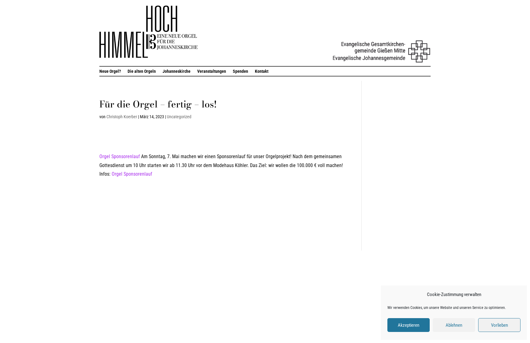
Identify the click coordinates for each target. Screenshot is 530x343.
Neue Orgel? (110, 71)
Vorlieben (499, 325)
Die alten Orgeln (142, 71)
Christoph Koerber (121, 116)
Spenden (240, 71)
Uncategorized (179, 116)
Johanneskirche (176, 71)
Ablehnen (454, 325)
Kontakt (261, 71)
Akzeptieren (408, 325)
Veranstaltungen (211, 71)
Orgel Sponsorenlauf (119, 156)
